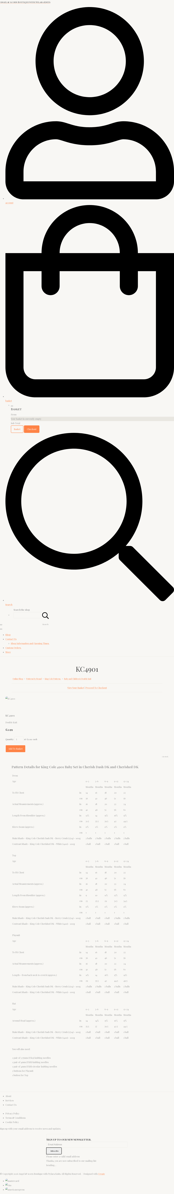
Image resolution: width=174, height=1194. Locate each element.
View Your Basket (75, 687)
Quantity (9, 739)
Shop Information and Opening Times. (30, 643)
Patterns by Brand (34, 679)
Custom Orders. (13, 647)
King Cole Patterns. (53, 679)
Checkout (31, 429)
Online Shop (18, 679)
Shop (8, 634)
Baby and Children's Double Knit (77, 679)
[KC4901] (9, 707)
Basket (17, 429)
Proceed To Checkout (96, 687)
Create (101, 1173)
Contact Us (10, 639)
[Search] (45, 615)
